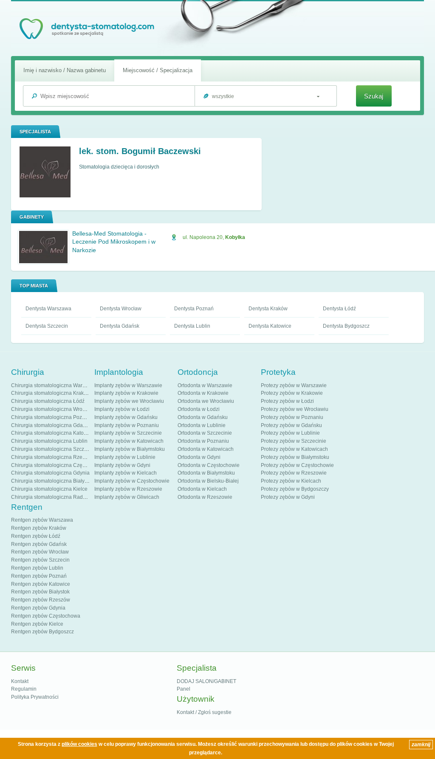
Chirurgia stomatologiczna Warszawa (54, 385)
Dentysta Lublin (192, 326)
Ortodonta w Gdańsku (203, 417)
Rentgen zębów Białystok (40, 592)
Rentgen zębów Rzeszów (40, 600)
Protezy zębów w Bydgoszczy (295, 489)
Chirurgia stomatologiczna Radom (50, 497)
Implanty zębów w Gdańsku (126, 417)
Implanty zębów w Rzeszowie (128, 489)
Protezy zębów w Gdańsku (291, 425)
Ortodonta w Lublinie (202, 425)
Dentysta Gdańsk (119, 326)
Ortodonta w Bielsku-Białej (208, 481)
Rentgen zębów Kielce (37, 624)
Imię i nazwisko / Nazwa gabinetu (64, 70)
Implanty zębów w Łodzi (122, 409)
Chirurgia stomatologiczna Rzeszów (52, 457)
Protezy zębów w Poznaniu (292, 417)
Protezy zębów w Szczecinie (293, 441)
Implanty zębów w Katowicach (129, 441)
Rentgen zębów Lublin (37, 568)
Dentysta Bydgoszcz (346, 326)
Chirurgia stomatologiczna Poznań (51, 417)
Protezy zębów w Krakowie (292, 393)
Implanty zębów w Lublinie (124, 457)
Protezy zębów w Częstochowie (297, 465)
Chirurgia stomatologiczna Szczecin (52, 449)
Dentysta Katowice (270, 326)
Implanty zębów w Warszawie (128, 385)
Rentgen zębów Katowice (40, 584)
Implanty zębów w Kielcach (125, 473)
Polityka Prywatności (35, 697)
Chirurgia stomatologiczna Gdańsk (51, 425)
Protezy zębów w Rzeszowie (294, 473)
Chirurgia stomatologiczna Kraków (50, 393)
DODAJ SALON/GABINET (206, 681)
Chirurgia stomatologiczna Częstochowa (58, 465)
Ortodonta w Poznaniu (203, 441)
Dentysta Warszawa (48, 309)
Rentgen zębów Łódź (35, 536)
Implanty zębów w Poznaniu (126, 425)
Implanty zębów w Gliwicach (126, 497)
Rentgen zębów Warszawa (42, 520)
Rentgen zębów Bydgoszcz (42, 632)
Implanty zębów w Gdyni (122, 465)
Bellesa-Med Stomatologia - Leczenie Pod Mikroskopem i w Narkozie (113, 241)
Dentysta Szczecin (46, 326)
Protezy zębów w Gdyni (288, 497)
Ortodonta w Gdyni (199, 457)
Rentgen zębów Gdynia (38, 608)
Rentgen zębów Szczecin (40, 560)
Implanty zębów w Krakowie (126, 393)
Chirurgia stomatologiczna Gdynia (50, 473)
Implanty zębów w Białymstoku (129, 449)
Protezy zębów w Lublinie (290, 433)
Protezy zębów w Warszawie (294, 385)
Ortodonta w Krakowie (203, 393)
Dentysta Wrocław (120, 309)
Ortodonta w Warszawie (205, 385)
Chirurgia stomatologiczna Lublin (49, 441)
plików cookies (79, 744)
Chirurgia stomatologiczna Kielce (49, 489)
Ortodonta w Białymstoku (206, 473)
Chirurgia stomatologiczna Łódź (48, 401)
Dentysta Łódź (339, 309)
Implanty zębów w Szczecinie (128, 433)
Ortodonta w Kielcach (202, 489)
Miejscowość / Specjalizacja (157, 70)
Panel (183, 689)
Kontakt (19, 681)
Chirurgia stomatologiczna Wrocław (52, 409)
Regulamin (24, 689)
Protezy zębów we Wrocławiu (294, 409)
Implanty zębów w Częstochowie (131, 481)
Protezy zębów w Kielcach (291, 481)
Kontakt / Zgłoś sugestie (204, 712)
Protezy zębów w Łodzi (287, 401)
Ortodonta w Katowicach (206, 449)
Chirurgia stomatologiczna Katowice (52, 433)
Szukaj (373, 96)
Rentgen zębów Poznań (39, 576)
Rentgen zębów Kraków (38, 528)
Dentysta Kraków (268, 309)
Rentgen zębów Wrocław (40, 552)
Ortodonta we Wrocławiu (206, 401)
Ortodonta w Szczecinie (205, 433)
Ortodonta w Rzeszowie (205, 497)
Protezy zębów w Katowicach (294, 449)
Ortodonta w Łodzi (199, 409)
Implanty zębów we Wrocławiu (129, 401)
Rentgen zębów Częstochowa (45, 616)
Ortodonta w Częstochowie (209, 465)
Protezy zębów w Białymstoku (295, 457)
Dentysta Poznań (194, 309)
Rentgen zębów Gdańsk (39, 544)
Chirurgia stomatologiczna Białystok (52, 481)
